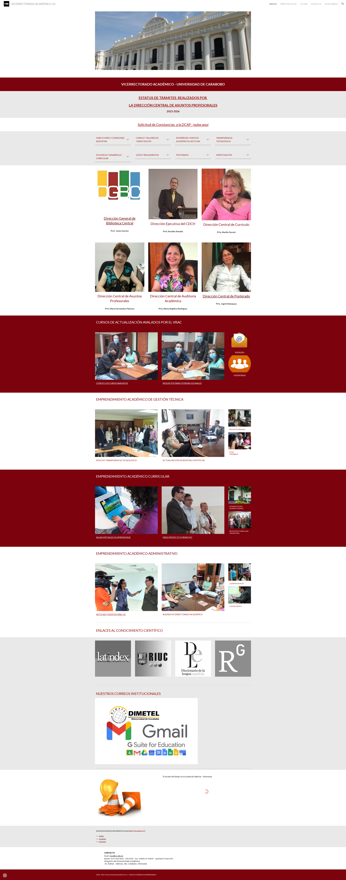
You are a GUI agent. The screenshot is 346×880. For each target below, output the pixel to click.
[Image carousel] (173, 40)
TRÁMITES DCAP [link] (288, 4)
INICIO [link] (273, 4)
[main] (173, 84)
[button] (343, 4)
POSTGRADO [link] (331, 4)
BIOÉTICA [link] (316, 4)
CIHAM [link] (304, 4)
